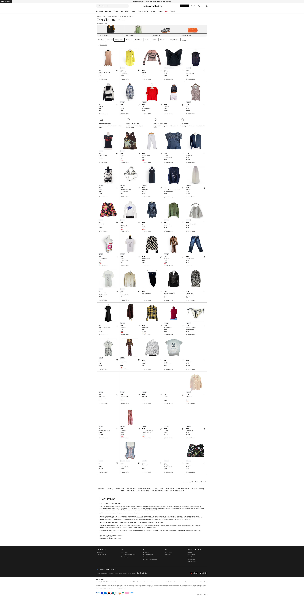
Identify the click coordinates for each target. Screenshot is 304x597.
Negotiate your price (105, 124)
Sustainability (191, 554)
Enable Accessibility (6, 1)
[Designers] (112, 11)
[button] (206, 6)
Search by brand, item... (105, 6)
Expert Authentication (132, 124)
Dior (104, 16)
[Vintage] (156, 11)
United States (110, 594)
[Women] (119, 11)
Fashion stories (191, 561)
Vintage (153, 11)
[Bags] (136, 11)
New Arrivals (99, 11)
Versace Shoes (131, 489)
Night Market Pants (144, 489)
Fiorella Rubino (120, 489)
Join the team (191, 559)
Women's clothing (104, 516)
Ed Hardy (110, 489)
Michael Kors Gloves (182, 489)
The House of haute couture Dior (108, 507)
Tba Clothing (130, 491)
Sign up (200, 6)
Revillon (155, 489)
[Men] (124, 11)
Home (99, 16)
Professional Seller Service (150, 559)
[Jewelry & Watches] (149, 11)
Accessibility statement (102, 573)
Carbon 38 (101, 489)
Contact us (168, 554)
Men (121, 11)
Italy (123, 594)
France (97, 594)
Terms (120, 573)
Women (115, 11)
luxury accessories (186, 526)
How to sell (146, 552)
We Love (160, 11)
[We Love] (164, 11)
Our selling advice (148, 554)
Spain (120, 594)
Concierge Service (101, 554)
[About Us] (176, 11)
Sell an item (184, 6)
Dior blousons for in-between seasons (111, 535)
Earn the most (185, 124)
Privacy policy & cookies (129, 573)
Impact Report (191, 557)
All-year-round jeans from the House (110, 538)
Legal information (113, 573)
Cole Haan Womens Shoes (159, 491)
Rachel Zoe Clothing (197, 489)
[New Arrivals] (104, 11)
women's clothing (107, 530)
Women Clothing (112, 16)
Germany (116, 594)
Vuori (161, 489)
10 (201, 482)
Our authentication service (128, 554)
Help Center (168, 552)
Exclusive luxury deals (160, 124)
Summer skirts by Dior (106, 537)
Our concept (100, 552)
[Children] (131, 11)
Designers (108, 11)
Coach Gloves (169, 489)
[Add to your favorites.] (117, 70)
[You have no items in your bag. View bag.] (206, 6)
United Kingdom (103, 594)
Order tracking (125, 552)
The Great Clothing (143, 491)
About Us (172, 11)
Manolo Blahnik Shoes (177, 491)
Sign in (193, 6)
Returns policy (125, 557)
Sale (166, 11)
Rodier (122, 491)
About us (190, 552)
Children (127, 11)
